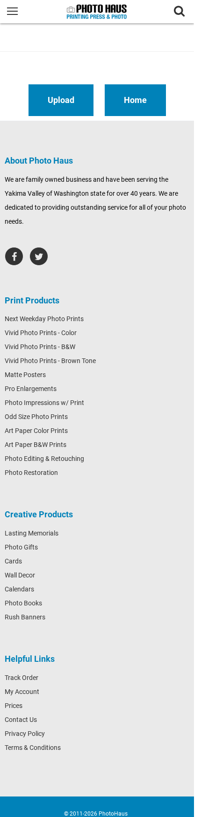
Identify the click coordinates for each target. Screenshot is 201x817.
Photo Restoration (31, 472)
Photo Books (23, 603)
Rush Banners (25, 617)
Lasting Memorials (31, 533)
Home (135, 100)
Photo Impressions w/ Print (44, 402)
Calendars (19, 589)
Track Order (21, 677)
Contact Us (21, 719)
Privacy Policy (25, 733)
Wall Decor (20, 575)
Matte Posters (25, 374)
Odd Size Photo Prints (36, 416)
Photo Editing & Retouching (44, 458)
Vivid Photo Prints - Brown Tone (50, 360)
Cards (13, 561)
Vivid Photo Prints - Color (41, 332)
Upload (61, 100)
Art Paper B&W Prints (35, 444)
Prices (13, 705)
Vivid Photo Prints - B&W (40, 346)
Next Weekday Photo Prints (44, 319)
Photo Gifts (21, 547)
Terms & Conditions (33, 747)
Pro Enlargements (31, 388)
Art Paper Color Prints (36, 430)
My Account (22, 691)
